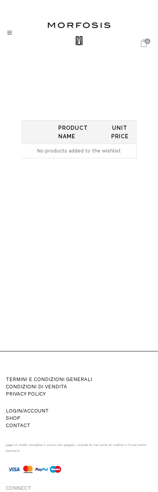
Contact (18, 425)
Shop (13, 418)
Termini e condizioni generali (49, 379)
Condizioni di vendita (36, 386)
